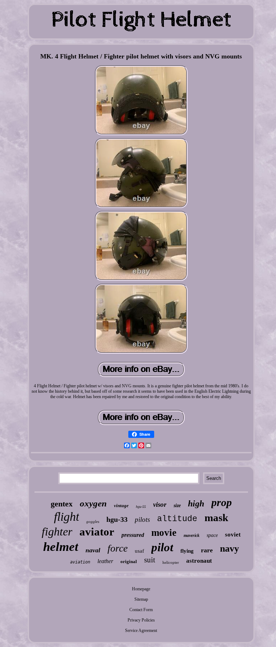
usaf (139, 551)
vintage (121, 505)
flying (187, 551)
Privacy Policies (141, 620)
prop (221, 502)
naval (93, 550)
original (128, 561)
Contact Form (141, 609)
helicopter (170, 562)
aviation (80, 562)
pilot (162, 547)
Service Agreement (141, 630)
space (212, 535)
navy (229, 548)
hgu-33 (117, 519)
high (196, 503)
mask (216, 517)
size (177, 505)
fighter (57, 531)
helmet (60, 547)
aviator (96, 531)
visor (159, 504)
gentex (62, 503)
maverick (191, 535)
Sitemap (141, 599)
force (117, 548)
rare (207, 550)
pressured (132, 535)
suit (149, 560)
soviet (233, 534)
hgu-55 (141, 507)
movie (163, 532)
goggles (92, 521)
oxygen (93, 503)
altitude (177, 519)
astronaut (199, 560)
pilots (142, 519)
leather (105, 561)
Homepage (141, 588)
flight (66, 516)
